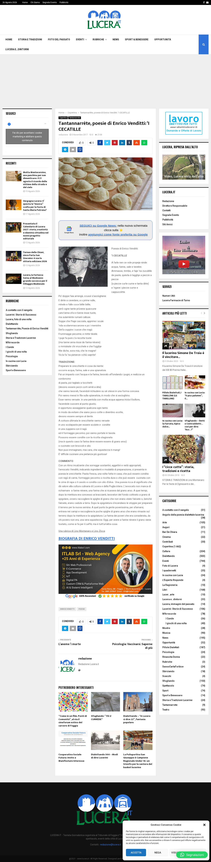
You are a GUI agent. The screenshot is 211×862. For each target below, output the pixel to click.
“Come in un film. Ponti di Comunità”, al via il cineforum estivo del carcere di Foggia (73, 721)
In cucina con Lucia (16, 361)
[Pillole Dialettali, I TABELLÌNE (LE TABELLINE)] (172, 382)
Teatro (165, 709)
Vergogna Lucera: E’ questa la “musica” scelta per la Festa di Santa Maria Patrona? (35, 205)
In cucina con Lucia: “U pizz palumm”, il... (195, 395)
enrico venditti (67, 609)
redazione (63, 135)
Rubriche (98, 39)
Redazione (168, 201)
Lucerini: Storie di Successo (21, 314)
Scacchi (166, 676)
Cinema (166, 537)
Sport (165, 690)
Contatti (166, 210)
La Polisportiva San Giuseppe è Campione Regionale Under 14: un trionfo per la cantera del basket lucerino (137, 760)
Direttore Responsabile (174, 205)
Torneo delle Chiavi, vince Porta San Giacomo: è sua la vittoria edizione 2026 (35, 256)
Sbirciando (12, 365)
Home (25, 2)
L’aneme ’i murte (70, 644)
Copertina (63, 118)
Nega (157, 852)
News (116, 39)
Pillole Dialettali (170, 647)
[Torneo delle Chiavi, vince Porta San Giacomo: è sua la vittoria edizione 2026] (13, 256)
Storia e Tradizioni (30, 39)
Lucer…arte (168, 594)
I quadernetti (169, 570)
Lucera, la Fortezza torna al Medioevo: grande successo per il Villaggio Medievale (35, 279)
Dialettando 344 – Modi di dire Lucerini (104, 756)
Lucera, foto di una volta (18, 319)
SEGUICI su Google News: (98, 225)
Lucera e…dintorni (17, 49)
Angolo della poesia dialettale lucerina (183, 514)
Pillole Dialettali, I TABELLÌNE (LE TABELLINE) (171, 395)
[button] (204, 824)
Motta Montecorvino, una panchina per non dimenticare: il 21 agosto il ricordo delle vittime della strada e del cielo (35, 179)
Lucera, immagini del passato (178, 604)
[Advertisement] (105, 79)
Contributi (167, 541)
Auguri (166, 527)
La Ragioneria (169, 585)
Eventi (80, 39)
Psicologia (12, 356)
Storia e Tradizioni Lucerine (21, 338)
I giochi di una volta (16, 351)
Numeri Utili (168, 295)
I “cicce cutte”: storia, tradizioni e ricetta (178, 469)
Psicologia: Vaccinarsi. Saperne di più (132, 646)
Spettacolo (168, 685)
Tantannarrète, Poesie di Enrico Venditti (27, 328)
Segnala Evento (50, 2)
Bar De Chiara (169, 532)
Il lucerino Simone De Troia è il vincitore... (183, 355)
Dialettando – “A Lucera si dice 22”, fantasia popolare (136, 719)
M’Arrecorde (12, 342)
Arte (164, 522)
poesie (82, 609)
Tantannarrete (74, 118)
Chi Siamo (35, 2)
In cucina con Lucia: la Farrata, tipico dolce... (172, 424)
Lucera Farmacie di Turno (176, 300)
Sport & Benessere (136, 39)
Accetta (136, 852)
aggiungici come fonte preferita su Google (118, 234)
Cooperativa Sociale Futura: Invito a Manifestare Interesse (71, 757)
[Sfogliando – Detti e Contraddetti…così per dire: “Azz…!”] (195, 410)
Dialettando (12, 324)
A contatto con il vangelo (19, 310)
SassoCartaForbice (172, 666)
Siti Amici (167, 224)
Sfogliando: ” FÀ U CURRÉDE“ (101, 717)
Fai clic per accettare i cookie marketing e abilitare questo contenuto (27, 136)
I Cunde (10, 347)
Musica (166, 633)
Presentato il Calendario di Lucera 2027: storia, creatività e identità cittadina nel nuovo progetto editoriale (35, 231)
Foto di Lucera (170, 565)
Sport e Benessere (16, 370)
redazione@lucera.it (110, 844)
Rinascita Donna (171, 657)
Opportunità (162, 39)
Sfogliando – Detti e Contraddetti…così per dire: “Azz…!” (195, 425)
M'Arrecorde (169, 613)
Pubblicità (64, 2)
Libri (164, 589)
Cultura (166, 551)
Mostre (166, 628)
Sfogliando (12, 333)
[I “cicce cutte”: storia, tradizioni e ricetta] (183, 449)
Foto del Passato (59, 39)
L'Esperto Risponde (172, 580)
